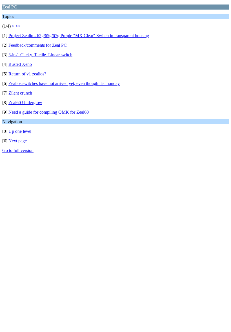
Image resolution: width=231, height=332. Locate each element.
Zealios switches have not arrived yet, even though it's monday (64, 83)
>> (18, 26)
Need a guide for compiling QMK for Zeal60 (48, 112)
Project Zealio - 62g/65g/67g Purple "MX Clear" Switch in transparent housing (78, 35)
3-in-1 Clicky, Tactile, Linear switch (40, 54)
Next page (17, 140)
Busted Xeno (20, 64)
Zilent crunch (20, 93)
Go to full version (18, 150)
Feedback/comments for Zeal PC (37, 45)
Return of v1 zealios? (27, 73)
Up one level (19, 131)
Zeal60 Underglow (25, 102)
